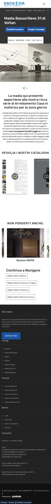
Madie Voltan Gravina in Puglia (21, 283)
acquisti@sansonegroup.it (12, 457)
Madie (29, 10)
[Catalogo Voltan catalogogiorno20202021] (15, 176)
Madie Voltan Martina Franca (20, 297)
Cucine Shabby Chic (12, 402)
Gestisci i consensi (24, 502)
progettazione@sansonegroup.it (14, 454)
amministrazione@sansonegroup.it (32, 449)
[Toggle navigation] (44, 4)
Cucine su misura (11, 394)
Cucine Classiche (11, 390)
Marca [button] (11, 40)
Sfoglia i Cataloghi (36, 29)
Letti (6, 416)
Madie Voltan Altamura (17, 290)
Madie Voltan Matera (16, 276)
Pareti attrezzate (11, 353)
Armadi (7, 428)
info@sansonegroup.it (10, 449)
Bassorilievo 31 (39, 10)
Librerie (7, 349)
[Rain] (25, 88)
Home (8, 10)
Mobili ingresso (10, 372)
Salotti (7, 361)
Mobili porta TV (10, 368)
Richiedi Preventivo (15, 29)
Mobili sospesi (10, 365)
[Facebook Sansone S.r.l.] (3, 493)
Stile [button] (28, 40)
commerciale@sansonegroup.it (13, 452)
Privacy (4, 502)
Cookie (11, 502)
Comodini (8, 420)
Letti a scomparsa (11, 424)
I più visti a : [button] (37, 40)
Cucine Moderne (11, 386)
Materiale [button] (20, 40)
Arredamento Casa (19, 10)
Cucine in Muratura (12, 398)
